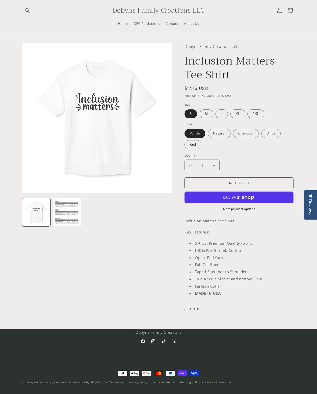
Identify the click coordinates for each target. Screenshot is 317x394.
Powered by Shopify (86, 382)
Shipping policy (190, 382)
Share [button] (194, 309)
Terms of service (164, 382)
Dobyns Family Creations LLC (53, 382)
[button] (27, 10)
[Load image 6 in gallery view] (67, 212)
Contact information (218, 382)
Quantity (191, 155)
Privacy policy (138, 382)
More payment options (239, 209)
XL (238, 114)
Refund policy (114, 382)
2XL (256, 114)
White (195, 133)
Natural (219, 133)
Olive (270, 133)
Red (193, 145)
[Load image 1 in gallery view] (36, 212)
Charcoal (246, 133)
